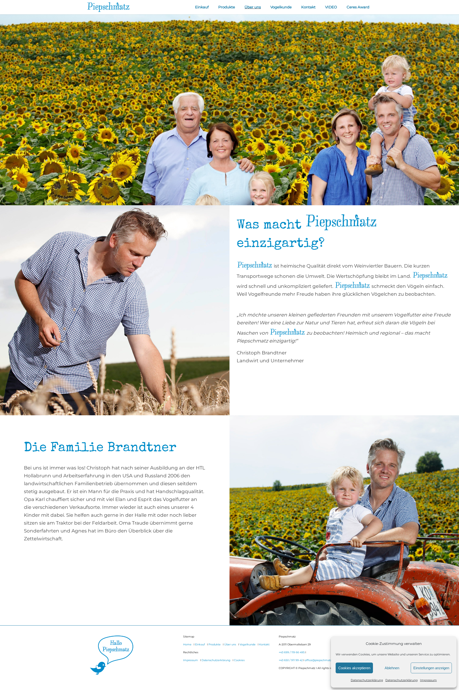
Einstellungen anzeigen (431, 668)
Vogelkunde (248, 644)
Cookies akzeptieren (354, 668)
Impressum (428, 680)
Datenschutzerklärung (367, 680)
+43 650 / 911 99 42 (291, 660)
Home (187, 644)
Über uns (230, 644)
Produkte (214, 644)
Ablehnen (392, 668)
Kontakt (264, 644)
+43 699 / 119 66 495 (292, 652)
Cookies (239, 660)
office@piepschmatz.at (319, 660)
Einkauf (200, 644)
